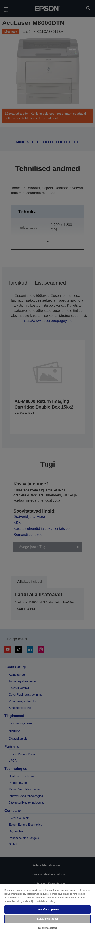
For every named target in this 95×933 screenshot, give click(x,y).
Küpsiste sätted (47, 928)
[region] (47, 908)
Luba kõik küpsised (47, 909)
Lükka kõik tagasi (47, 918)
